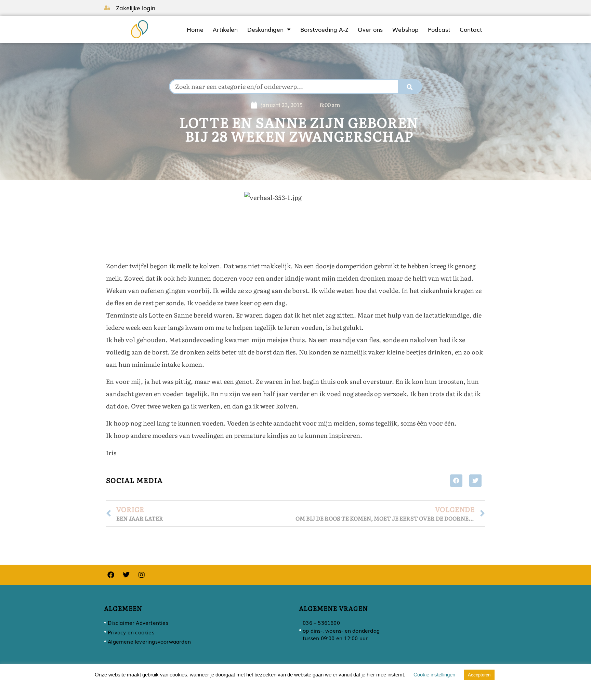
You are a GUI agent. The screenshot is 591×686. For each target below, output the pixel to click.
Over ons (370, 29)
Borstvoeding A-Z (324, 29)
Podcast (439, 29)
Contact (471, 29)
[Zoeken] (409, 86)
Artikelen (225, 29)
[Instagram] (141, 575)
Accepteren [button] (479, 674)
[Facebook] (111, 575)
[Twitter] (126, 575)
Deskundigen (265, 29)
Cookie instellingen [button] (434, 674)
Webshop (405, 29)
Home (195, 29)
